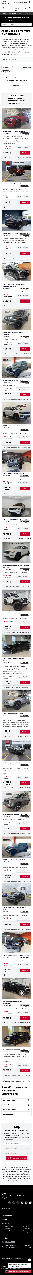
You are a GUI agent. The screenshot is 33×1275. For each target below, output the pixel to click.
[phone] (26, 8)
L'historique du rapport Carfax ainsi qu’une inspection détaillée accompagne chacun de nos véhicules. (15, 191)
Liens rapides (6, 1208)
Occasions (12, 13)
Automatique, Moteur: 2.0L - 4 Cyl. (12, 339)
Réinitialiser (16, 86)
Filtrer (6, 67)
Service (21, 13)
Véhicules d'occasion (10, 59)
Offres (28, 13)
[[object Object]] (30, 59)
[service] (30, 8)
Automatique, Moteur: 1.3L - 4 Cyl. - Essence (14, 819)
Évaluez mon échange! (18, 1158)
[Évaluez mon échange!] (30, 24)
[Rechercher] (30, 2)
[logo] (16, 8)
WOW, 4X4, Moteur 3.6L (9, 385)
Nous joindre (6, 1216)
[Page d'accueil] (2, 59)
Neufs (5, 13)
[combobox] (2, 24)
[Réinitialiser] (12, 67)
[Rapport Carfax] (25, 133)
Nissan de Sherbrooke (5, 2)
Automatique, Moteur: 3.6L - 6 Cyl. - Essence (15, 292)
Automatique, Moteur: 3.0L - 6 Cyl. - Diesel (14, 1008)
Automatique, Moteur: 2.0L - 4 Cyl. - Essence (15, 915)
